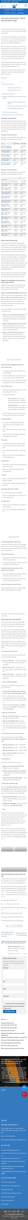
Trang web (6, 996)
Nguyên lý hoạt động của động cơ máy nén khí (14, 1037)
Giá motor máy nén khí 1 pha (9, 1025)
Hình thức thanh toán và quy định (10, 1186)
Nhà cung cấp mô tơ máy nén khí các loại (12, 1048)
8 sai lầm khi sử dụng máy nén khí (10, 1150)
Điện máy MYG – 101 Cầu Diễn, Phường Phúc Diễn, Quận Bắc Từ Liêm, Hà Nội (13, 1130)
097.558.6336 (11, 1136)
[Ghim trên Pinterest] (18, 926)
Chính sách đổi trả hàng (7, 1197)
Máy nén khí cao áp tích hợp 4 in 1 (10, 1158)
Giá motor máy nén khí (7, 1023)
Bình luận (6, 967)
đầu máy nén (12, 888)
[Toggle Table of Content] (2, 82)
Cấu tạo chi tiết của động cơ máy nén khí (12, 1040)
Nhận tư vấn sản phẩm (7, 1200)
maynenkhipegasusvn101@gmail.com (15, 1139)
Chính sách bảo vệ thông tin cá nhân (11, 1193)
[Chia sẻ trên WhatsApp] (7, 926)
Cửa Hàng (6, 10)
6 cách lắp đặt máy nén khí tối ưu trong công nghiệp (13, 1172)
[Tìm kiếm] (4, 5)
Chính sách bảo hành (7, 1189)
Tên (4, 981)
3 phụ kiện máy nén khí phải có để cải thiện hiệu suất (13, 1162)
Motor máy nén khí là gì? (8, 1030)
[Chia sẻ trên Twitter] (12, 926)
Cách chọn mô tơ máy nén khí (9, 1045)
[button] (2, 6)
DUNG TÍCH (13, 10)
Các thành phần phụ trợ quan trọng (10, 1043)
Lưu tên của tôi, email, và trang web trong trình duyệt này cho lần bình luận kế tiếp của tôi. (14, 1006)
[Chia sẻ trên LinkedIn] (21, 926)
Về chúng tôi (4, 1204)
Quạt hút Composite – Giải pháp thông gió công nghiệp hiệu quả (12, 1167)
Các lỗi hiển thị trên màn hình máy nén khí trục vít (14, 1154)
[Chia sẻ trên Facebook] (9, 926)
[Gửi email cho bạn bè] (15, 926)
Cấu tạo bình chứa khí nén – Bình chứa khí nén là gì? (7, 934)
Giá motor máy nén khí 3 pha (9, 1027)
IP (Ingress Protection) (9, 803)
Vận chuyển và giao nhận (8, 1182)
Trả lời (25, 953)
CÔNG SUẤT (20, 10)
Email (4, 988)
